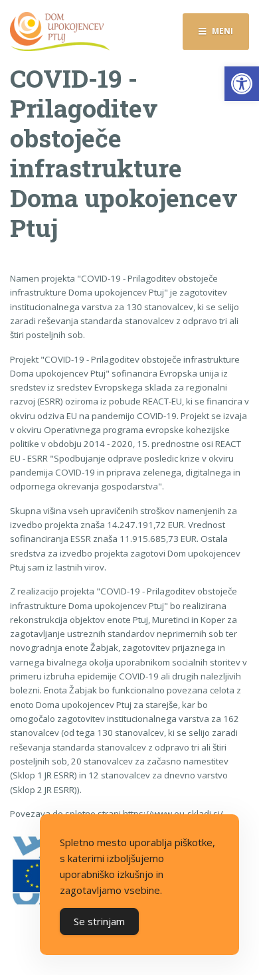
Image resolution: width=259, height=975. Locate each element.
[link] (241, 83)
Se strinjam (99, 921)
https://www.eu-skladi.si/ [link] (173, 814)
